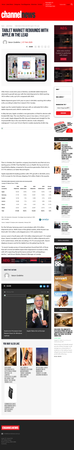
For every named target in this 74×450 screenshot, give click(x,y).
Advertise (34, 4)
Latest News (9, 4)
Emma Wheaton (66, 183)
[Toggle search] (72, 4)
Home (3, 4)
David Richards (65, 162)
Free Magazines (25, 4)
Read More (58, 356)
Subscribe (63, 113)
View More (57, 246)
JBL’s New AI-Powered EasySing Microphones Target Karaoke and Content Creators (66, 174)
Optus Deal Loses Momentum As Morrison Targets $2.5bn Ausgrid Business (67, 193)
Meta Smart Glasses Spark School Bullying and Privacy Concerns (67, 227)
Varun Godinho (17, 276)
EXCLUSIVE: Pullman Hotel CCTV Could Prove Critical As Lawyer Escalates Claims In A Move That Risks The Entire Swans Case (63, 332)
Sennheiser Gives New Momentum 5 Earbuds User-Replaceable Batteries (67, 210)
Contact (40, 4)
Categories (17, 4)
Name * (58, 89)
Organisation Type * (61, 104)
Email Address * (60, 97)
